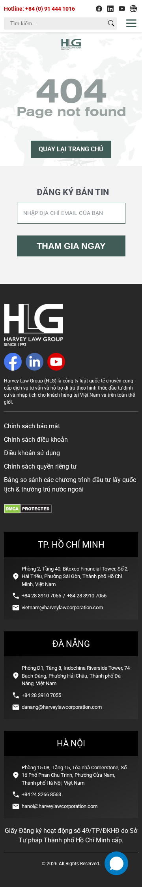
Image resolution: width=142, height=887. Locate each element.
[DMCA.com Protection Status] (28, 511)
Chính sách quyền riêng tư (40, 466)
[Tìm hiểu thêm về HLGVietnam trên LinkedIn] (110, 8)
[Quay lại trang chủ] (33, 344)
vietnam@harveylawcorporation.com (62, 607)
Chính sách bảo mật (32, 426)
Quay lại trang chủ (71, 149)
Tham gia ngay (71, 246)
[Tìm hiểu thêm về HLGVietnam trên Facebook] (99, 8)
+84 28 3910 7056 (86, 596)
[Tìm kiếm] (111, 23)
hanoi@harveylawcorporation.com (59, 806)
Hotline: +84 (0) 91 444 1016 (39, 9)
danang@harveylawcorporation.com (62, 707)
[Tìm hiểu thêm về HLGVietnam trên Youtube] (122, 8)
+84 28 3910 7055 (41, 596)
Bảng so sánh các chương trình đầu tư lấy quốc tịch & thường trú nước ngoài (70, 484)
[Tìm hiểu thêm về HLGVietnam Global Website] (133, 8)
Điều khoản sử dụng (32, 453)
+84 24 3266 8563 (41, 794)
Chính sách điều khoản (36, 439)
